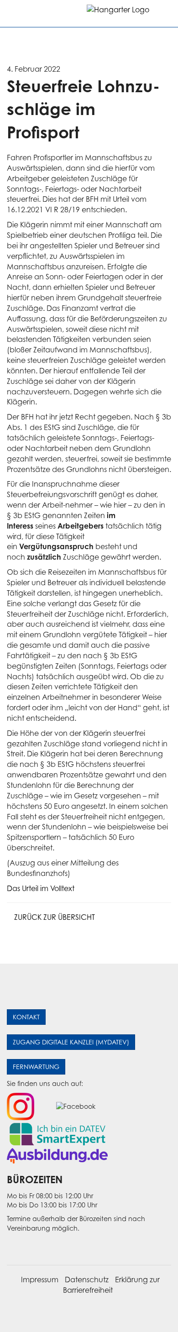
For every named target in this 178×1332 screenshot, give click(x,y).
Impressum (39, 1279)
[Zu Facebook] (75, 1106)
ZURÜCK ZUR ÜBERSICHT (53, 917)
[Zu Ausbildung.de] (57, 1155)
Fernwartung (36, 1066)
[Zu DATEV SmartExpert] (57, 1133)
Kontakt (26, 1017)
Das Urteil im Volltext (40, 888)
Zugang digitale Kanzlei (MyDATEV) (71, 1042)
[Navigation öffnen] (14, 13)
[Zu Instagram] (20, 1106)
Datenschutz (87, 1279)
